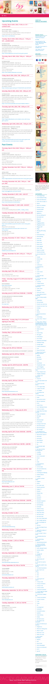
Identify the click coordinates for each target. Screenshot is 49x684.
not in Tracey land (41, 456)
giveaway (39, 357)
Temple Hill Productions (38, 554)
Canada (38, 257)
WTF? (38, 649)
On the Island (40, 466)
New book (39, 436)
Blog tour (39, 219)
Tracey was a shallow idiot (40, 595)
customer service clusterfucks (40, 286)
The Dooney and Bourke (39, 559)
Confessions (39, 264)
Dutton (38, 312)
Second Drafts (40, 502)
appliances (39, 213)
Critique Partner (40, 283)
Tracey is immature (41, 583)
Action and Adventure (41, 199)
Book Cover (39, 242)
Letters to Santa (40, 409)
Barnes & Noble (43, 70)
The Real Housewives (42, 568)
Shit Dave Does (40, 514)
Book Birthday (40, 236)
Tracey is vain (40, 585)
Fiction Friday (40, 332)
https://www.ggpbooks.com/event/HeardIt (11, 191)
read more (37, 190)
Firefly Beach (40, 336)
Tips (38, 572)
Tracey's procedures (41, 597)
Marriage (39, 416)
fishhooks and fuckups (42, 340)
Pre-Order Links (40, 485)
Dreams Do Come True (42, 306)
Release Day (39, 493)
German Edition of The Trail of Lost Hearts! (40, 37)
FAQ (38, 330)
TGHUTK (39, 557)
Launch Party (40, 405)
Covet (38, 273)
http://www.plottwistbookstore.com (10, 391)
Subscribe (39, 670)
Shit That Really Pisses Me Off (41, 528)
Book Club (39, 238)
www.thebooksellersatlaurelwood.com (10, 562)
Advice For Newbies (41, 205)
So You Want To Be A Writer (40, 534)
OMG (38, 461)
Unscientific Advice (41, 611)
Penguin (41, 146)
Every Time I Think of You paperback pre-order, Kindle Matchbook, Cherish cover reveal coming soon (41, 323)
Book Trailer (39, 248)
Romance (39, 499)
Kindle (41, 82)
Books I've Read (40, 250)
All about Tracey (40, 207)
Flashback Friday (40, 342)
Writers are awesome (42, 647)
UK (37, 605)
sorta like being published (39, 540)
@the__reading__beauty (23, 209)
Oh (37, 460)
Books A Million (43, 84)
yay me (38, 651)
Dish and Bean (40, 302)
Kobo (41, 73)
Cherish (38, 261)
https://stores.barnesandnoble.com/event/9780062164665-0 (15, 103)
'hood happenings (41, 195)
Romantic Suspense (41, 501)
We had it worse (40, 618)
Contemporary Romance (39, 267)
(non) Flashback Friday (42, 197)
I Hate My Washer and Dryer (41, 381)
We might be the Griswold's (39, 621)
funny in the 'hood (41, 350)
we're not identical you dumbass (41, 624)
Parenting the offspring (42, 472)
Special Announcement (42, 542)
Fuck (38, 348)
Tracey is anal (40, 581)
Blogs (38, 228)
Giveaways (39, 359)
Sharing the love (40, 510)
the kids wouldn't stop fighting (41, 565)
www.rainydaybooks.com (7, 599)
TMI (38, 574)
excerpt (38, 326)
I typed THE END (41, 388)
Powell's (41, 147)
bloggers (39, 221)
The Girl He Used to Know (40, 562)
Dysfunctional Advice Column (40, 314)
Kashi (38, 397)
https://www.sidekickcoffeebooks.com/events (12, 72)
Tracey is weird (40, 587)
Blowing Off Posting (41, 230)
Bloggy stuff (39, 226)
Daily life (39, 290)
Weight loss (39, 626)
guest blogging (40, 366)
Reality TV (39, 489)
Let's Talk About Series (42, 407)
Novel (38, 458)
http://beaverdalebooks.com (8, 481)
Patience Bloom (40, 474)
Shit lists (39, 525)
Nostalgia (39, 454)
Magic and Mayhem (41, 414)
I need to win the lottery (39, 384)
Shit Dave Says (40, 516)
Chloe (38, 262)
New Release (40, 440)
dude (38, 310)
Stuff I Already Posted (42, 548)
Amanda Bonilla (40, 209)
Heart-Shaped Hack (41, 371)
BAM (41, 98)
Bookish (41, 144)
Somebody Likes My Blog (40, 537)
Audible (41, 76)
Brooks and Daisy (41, 252)
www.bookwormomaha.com (8, 587)
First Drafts (39, 338)
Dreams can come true (42, 304)
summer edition (40, 550)
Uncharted (39, 609)
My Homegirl (40, 429)
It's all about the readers (39, 393)
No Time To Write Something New (40, 449)
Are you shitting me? (41, 215)
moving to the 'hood (41, 423)
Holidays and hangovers (39, 376)
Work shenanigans (41, 645)
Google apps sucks (41, 364)
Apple (41, 75)
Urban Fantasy (40, 615)
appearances (40, 211)
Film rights (39, 334)
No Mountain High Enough (40, 446)
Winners (38, 639)
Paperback (39, 470)
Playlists (39, 481)
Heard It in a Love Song (40, 369)
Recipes (38, 491)
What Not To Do (40, 632)
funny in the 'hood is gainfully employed (40, 353)
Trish (38, 601)
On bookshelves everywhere (39, 464)
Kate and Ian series (41, 399)
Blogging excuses (41, 224)
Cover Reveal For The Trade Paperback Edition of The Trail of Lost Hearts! (40, 43)
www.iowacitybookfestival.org (8, 526)
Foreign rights (40, 344)
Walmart (41, 148)
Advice (38, 203)
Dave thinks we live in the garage (40, 295)
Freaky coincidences (41, 346)
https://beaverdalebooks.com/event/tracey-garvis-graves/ (15, 53)
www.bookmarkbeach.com (7, 574)
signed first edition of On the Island (40, 531)
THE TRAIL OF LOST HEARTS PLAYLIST (39, 50)
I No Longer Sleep (41, 386)
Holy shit (39, 378)
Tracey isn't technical (41, 589)
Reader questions (41, 487)
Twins (38, 603)
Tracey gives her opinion (39, 579)
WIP (38, 641)
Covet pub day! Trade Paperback (40, 279)
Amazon (41, 69)
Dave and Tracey (40, 292)
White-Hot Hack (40, 634)
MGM (38, 417)
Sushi (38, 552)
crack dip (39, 281)
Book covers (39, 244)
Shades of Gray (40, 508)
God (38, 361)
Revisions (39, 497)
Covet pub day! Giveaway (39, 276)
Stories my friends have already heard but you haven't (40, 545)
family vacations (40, 328)
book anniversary (40, 234)
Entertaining (39, 316)
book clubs (39, 240)
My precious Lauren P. (42, 434)
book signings (40, 246)
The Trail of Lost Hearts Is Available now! (41, 47)
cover (38, 269)
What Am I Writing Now (42, 628)
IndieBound (42, 72)
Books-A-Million (43, 71)
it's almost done (40, 395)
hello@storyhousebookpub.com (9, 250)
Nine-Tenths (39, 442)
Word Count (39, 643)
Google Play (42, 74)
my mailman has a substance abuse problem (41, 432)
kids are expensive (41, 401)
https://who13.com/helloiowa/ (8, 36)
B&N (41, 97)
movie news (39, 421)
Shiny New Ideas (40, 512)
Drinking (38, 308)
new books (39, 438)
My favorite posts (41, 427)
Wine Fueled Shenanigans (38, 637)
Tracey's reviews (40, 599)
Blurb (38, 232)
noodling (39, 452)
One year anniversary (41, 468)
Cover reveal (39, 271)
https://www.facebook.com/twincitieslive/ (11, 202)
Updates (39, 613)
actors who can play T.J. (42, 201)
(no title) (37, 39)
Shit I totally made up (41, 520)
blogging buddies (40, 223)
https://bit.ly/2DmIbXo (7, 285)
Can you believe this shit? (40, 254)
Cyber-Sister (39, 288)
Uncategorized (40, 607)
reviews (38, 495)
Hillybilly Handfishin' (41, 373)
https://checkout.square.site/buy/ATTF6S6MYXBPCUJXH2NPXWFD (16, 88)
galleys (38, 355)
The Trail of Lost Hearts (39, 570)
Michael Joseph (40, 419)
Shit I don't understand (42, 518)
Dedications (39, 300)
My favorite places (41, 425)
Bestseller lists (40, 217)
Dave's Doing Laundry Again (40, 298)
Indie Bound (42, 168)
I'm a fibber (39, 390)
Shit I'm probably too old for (40, 523)
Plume (38, 483)
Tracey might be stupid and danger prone (41, 592)
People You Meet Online (40, 479)
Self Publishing (40, 504)
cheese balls (39, 259)
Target (41, 77)
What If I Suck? (40, 630)
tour (38, 576)
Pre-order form (5, 304)
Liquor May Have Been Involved (41, 411)
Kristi (38, 403)
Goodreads (39, 363)
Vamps (38, 616)
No (37, 444)
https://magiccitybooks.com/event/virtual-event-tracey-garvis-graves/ (17, 178)
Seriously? (39, 506)
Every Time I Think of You (40, 319)
